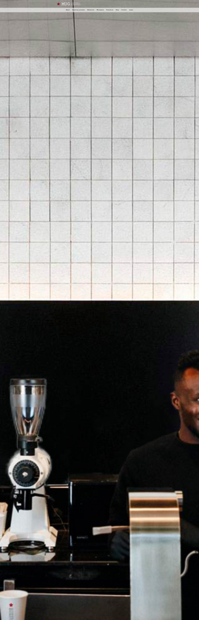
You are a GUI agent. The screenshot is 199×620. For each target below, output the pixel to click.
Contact (124, 10)
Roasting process (78, 10)
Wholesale (100, 10)
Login (131, 10)
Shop (117, 10)
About (68, 10)
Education (90, 10)
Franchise (109, 10)
